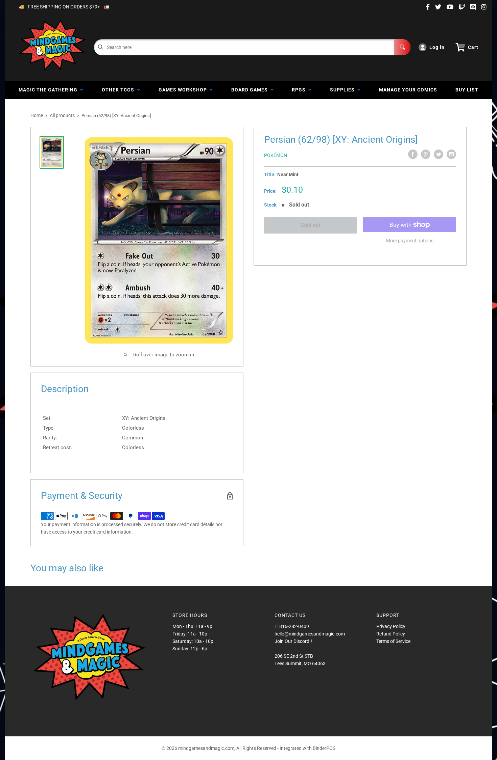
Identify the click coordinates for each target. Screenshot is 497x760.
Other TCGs (119, 89)
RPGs (300, 89)
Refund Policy (390, 633)
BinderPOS (324, 748)
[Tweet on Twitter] (438, 154)
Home (36, 115)
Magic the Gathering (49, 89)
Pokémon (275, 155)
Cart (473, 47)
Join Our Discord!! (293, 641)
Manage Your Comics (408, 89)
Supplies (343, 89)
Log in (437, 47)
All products (62, 115)
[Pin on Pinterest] (425, 154)
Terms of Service (393, 641)
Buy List (466, 89)
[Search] (402, 47)
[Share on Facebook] (413, 154)
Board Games (250, 89)
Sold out (311, 225)
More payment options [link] (409, 240)
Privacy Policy (390, 626)
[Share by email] (451, 154)
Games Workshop (184, 89)
